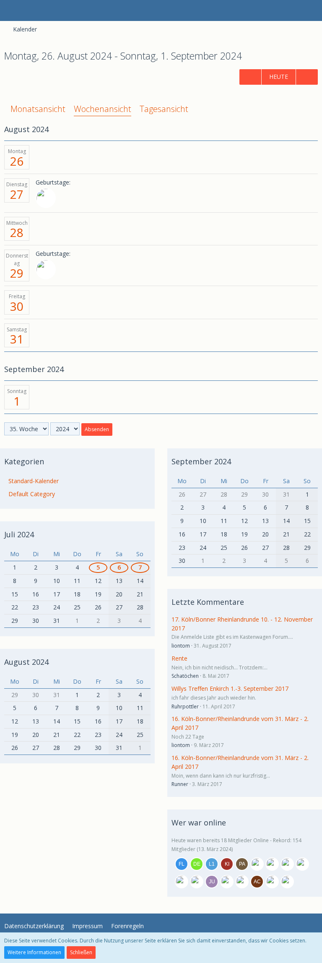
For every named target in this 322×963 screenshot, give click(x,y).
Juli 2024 (19, 534)
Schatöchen (185, 675)
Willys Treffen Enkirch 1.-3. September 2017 (229, 688)
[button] (11, 10)
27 (16, 194)
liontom (180, 645)
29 (16, 273)
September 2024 (201, 461)
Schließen (81, 952)
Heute (278, 77)
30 (16, 306)
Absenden (97, 429)
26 (16, 161)
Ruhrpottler (185, 706)
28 (16, 232)
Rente (179, 658)
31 (16, 339)
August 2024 (26, 662)
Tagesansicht (164, 109)
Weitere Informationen (34, 952)
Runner (179, 784)
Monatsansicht (37, 109)
